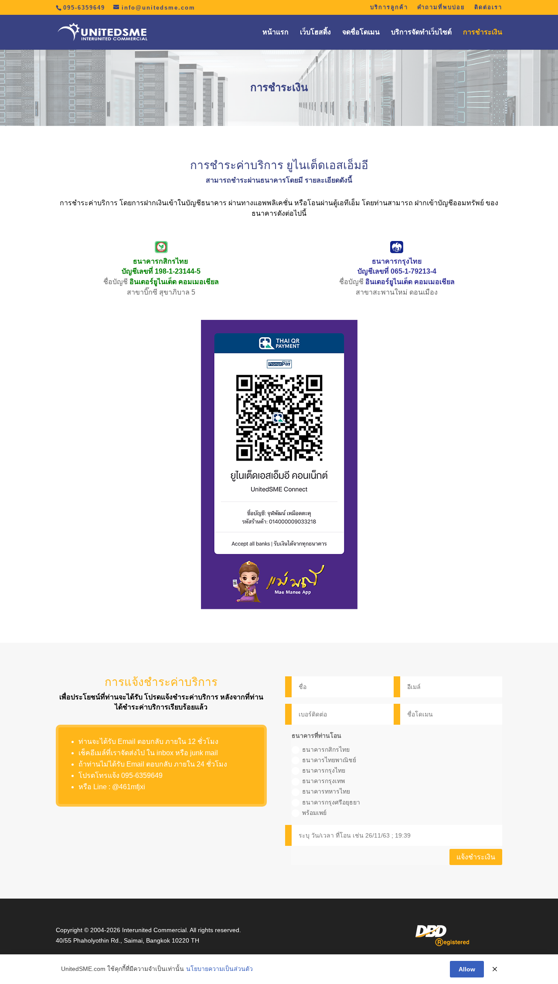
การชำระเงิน (482, 32)
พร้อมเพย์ (314, 812)
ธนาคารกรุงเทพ (323, 780)
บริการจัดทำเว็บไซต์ (421, 32)
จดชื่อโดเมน (361, 32)
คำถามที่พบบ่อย (441, 7)
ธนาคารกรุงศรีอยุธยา (331, 802)
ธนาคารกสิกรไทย (326, 749)
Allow (467, 969)
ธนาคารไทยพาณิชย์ (329, 760)
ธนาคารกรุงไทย (323, 770)
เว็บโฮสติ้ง (315, 32)
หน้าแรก (275, 32)
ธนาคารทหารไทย (326, 791)
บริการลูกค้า (389, 7)
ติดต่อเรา (488, 7)
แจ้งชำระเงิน (475, 857)
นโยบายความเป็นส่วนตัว (219, 968)
